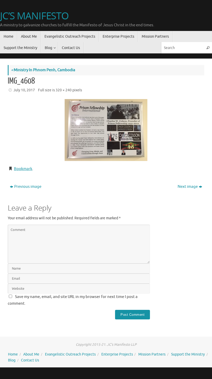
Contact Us (30, 360)
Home (13, 354)
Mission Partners (151, 354)
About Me (31, 354)
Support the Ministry (188, 354)
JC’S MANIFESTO (34, 15)
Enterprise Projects (117, 354)
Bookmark (23, 168)
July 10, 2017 (24, 90)
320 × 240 (64, 90)
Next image (188, 186)
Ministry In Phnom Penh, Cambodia (43, 70)
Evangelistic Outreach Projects (70, 354)
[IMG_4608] (106, 130)
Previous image (27, 186)
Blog (12, 360)
